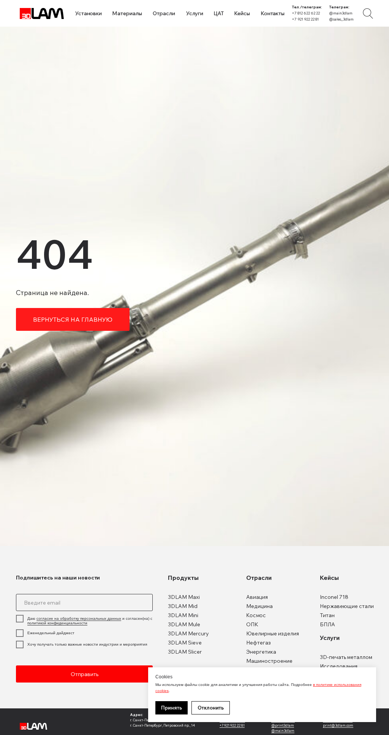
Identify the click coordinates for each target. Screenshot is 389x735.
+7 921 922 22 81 (305, 19)
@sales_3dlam (341, 19)
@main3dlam (341, 13)
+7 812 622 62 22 (306, 13)
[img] (368, 13)
